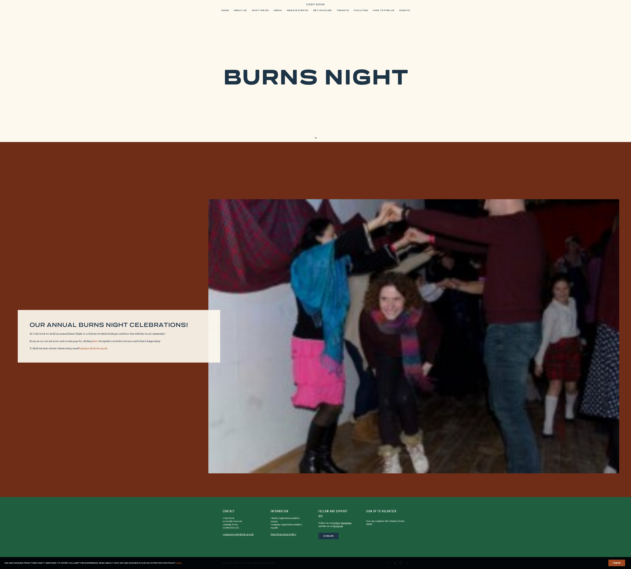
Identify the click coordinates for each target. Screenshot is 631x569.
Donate (404, 11)
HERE (369, 524)
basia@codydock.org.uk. (93, 348)
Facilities (361, 11)
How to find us (383, 11)
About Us (240, 11)
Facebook (338, 526)
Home (225, 11)
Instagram (346, 523)
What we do (260, 11)
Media (278, 11)
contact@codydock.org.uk (238, 534)
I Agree (617, 563)
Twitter (336, 523)
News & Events (297, 11)
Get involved (322, 11)
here (95, 341)
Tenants (343, 11)
